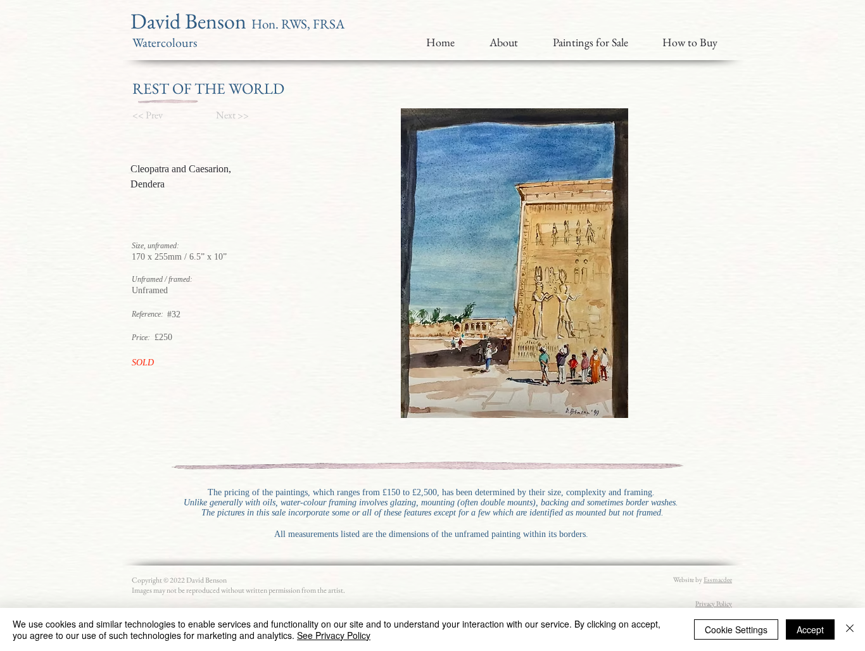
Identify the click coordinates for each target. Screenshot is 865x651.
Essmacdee (718, 579)
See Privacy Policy (333, 635)
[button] (153, 115)
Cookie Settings (736, 629)
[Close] (849, 629)
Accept (810, 629)
